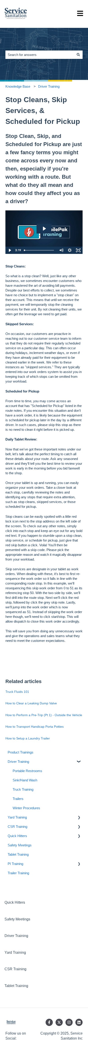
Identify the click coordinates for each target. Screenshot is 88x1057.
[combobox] (39, 55)
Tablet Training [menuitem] (18, 854)
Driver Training (49, 86)
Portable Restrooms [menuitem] (27, 771)
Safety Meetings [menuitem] (20, 845)
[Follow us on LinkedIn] (79, 1022)
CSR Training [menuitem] (17, 826)
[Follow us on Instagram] (69, 1022)
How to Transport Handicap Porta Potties (34, 726)
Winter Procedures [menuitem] (26, 808)
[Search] (78, 55)
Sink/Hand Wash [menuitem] (25, 780)
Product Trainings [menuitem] (20, 752)
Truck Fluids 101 (17, 691)
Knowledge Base (17, 86)
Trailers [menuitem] (18, 799)
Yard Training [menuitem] (17, 817)
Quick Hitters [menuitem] (17, 836)
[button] (79, 762)
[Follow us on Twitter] (59, 1022)
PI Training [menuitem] (15, 864)
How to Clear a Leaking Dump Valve (31, 703)
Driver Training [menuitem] (18, 761)
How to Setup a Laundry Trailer (27, 738)
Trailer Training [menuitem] (18, 873)
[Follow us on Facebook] (49, 1022)
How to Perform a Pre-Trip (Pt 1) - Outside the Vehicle (43, 715)
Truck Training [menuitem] (23, 789)
